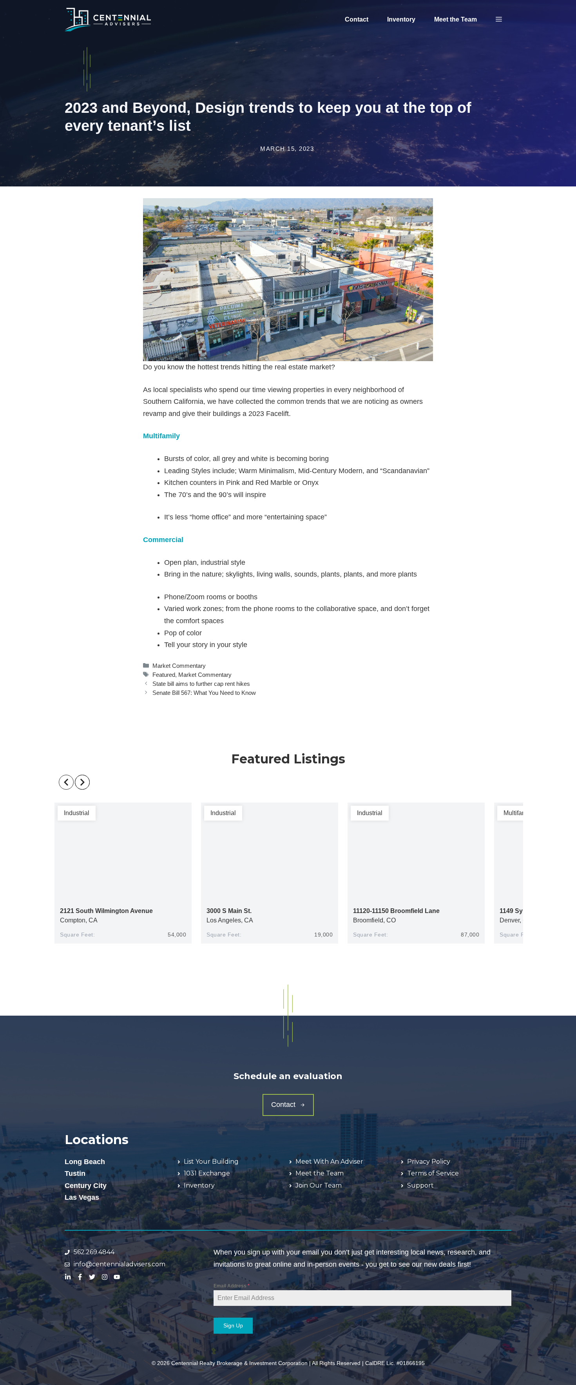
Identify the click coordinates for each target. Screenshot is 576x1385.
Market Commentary (179, 665)
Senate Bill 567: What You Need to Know (204, 692)
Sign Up (233, 1325)
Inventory (401, 19)
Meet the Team (455, 19)
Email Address (232, 1286)
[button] (498, 19)
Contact (356, 19)
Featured (163, 674)
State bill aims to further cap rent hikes (201, 683)
